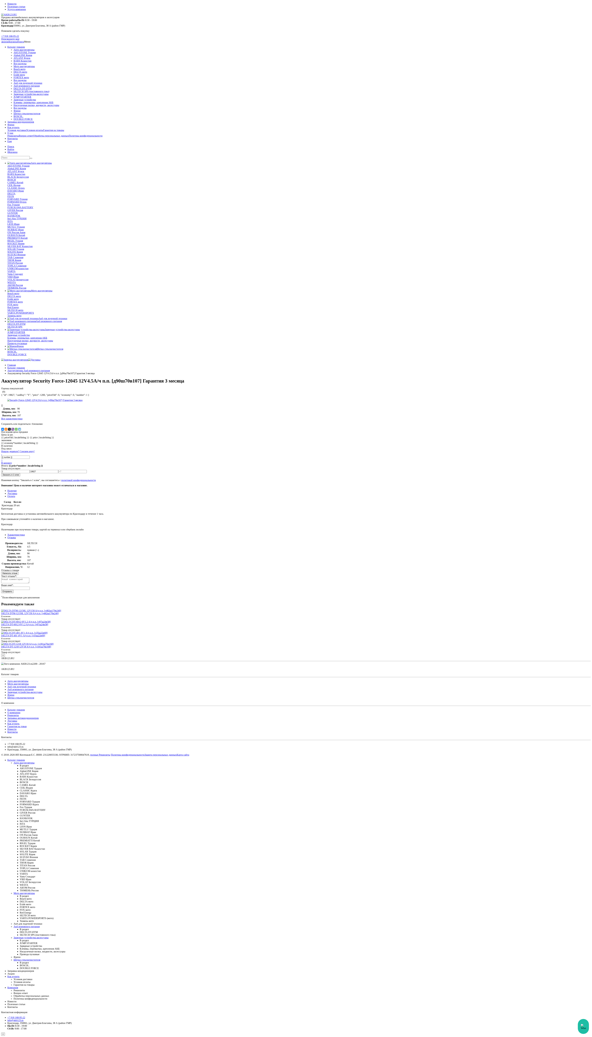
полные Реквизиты (100, 754)
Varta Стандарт (15, 274)
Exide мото (19, 74)
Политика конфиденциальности (86, 135)
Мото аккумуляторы (24, 66)
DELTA (11, 193)
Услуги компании (16, 9)
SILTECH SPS (14, 326)
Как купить (13, 127)
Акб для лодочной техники (28, 83)
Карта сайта (183, 754)
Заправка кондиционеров (20, 122)
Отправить (7, 591)
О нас (10, 133)
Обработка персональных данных (51, 135)
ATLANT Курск (22, 58)
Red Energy (13, 307)
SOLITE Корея (15, 252)
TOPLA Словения (16, 265)
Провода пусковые (17, 343)
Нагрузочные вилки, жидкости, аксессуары (36, 105)
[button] (20, 41)
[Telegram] (19, 429)
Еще (9, 141)
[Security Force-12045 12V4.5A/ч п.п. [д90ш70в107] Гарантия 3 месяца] (44, 400)
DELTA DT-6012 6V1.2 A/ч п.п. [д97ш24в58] (24, 624)
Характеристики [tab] (16, 534)
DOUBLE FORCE (23, 119)
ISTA (10, 221)
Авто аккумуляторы (24, 49)
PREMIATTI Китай (17, 238)
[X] (9, 429)
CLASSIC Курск (16, 188)
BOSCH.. (18, 116)
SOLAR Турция (15, 249)
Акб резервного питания (27, 85)
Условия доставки (16, 130)
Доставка (12, 721)
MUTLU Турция (16, 227)
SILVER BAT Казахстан (20, 246)
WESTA (11, 282)
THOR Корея (14, 260)
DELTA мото (20, 72)
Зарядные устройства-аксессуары (31, 94)
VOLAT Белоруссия (17, 279)
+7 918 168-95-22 (10, 36)
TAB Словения (15, 257)
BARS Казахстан (22, 61)
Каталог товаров (16, 47)
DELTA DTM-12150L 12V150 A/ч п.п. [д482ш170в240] (30, 613)
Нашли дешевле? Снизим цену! (18, 451)
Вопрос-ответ (26, 135)
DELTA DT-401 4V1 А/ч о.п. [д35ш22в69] (23, 635)
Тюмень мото (14, 315)
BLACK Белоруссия (18, 177)
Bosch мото (19, 69)
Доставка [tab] (12, 493)
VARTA (11, 271)
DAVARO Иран (15, 190)
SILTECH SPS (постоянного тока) (31, 91)
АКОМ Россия (15, 285)
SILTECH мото (15, 310)
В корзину (6, 463)
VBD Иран (13, 277)
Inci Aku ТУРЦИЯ (17, 218)
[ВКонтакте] (2, 429)
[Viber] (12, 429)
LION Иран (13, 224)
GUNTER (12, 213)
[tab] (11, 537)
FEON (10, 196)
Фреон (17, 110)
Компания (12, 987)
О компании (13, 712)
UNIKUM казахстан (18, 268)
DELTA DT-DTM (23, 88)
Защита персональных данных (161, 754)
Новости (11, 3)
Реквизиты (13, 135)
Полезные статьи (16, 6)
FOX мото (12, 304)
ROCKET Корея (15, 243)
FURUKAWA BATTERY (20, 207)
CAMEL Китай (15, 182)
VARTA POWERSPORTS (20, 313)
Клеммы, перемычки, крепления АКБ (33, 102)
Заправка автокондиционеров (23, 718)
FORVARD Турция (17, 199)
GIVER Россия (15, 210)
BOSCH (11, 179)
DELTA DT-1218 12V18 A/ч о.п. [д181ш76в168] (26, 646)
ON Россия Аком (16, 232)
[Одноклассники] (6, 429)
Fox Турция (13, 204)
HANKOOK (13, 215)
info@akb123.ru (15, 1020)
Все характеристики (12, 418)
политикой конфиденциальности (78, 480)
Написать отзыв (9, 573)
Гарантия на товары (53, 130)
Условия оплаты (34, 130)
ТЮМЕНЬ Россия (16, 288)
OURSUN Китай (16, 235)
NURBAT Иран (15, 229)
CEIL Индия (13, 185)
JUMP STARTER (22, 97)
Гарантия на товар (17, 726)
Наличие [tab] (12, 490)
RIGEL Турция (15, 240)
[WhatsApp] (16, 429)
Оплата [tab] (11, 496)
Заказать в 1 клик (10, 475)
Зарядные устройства (25, 99)
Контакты (12, 138)
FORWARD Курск (17, 202)
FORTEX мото (21, 77)
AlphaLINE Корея (23, 55)
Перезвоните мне (10, 39)
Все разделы (20, 63)
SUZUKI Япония (16, 254)
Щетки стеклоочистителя (27, 113)
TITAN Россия (15, 263)
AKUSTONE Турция (25, 52)
